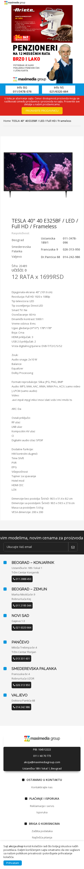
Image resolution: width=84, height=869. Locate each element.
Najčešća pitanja (42, 837)
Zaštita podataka (42, 831)
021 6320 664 (23, 627)
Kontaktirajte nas (42, 787)
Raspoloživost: (21, 233)
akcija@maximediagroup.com (42, 762)
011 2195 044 (23, 605)
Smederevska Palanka (21, 249)
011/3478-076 (22, 91)
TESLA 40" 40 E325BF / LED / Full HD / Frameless (41, 121)
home (7, 121)
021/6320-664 (59, 91)
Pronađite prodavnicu (42, 110)
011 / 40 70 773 (42, 756)
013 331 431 (22, 658)
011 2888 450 (23, 579)
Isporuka (42, 812)
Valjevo (17, 256)
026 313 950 (22, 685)
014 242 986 (22, 707)
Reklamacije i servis (42, 806)
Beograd (18, 240)
